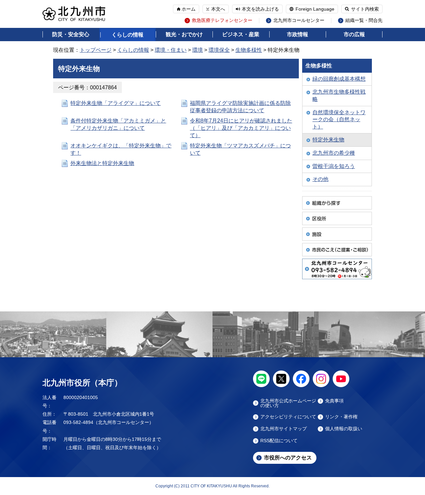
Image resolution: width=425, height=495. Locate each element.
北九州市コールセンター (298, 20)
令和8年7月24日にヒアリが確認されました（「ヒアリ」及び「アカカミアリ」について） (241, 128)
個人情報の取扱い (343, 428)
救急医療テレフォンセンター (222, 20)
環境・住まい (171, 50)
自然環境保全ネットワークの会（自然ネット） (339, 119)
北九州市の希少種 (333, 153)
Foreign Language (315, 9)
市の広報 (354, 34)
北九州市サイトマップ (283, 428)
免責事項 (334, 400)
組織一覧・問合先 (363, 20)
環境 (197, 50)
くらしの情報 (127, 35)
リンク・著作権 (341, 416)
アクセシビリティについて (288, 416)
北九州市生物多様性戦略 (339, 95)
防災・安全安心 (70, 34)
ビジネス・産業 (240, 34)
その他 (320, 179)
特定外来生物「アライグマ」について (115, 103)
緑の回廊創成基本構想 (339, 79)
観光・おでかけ (184, 34)
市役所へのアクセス (288, 457)
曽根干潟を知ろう (333, 166)
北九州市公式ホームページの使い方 (288, 403)
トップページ (96, 50)
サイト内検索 (365, 9)
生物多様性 (248, 50)
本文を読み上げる (260, 9)
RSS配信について (279, 440)
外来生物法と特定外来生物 (102, 163)
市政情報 (297, 34)
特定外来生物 (328, 139)
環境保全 (219, 50)
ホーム (189, 9)
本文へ (218, 9)
